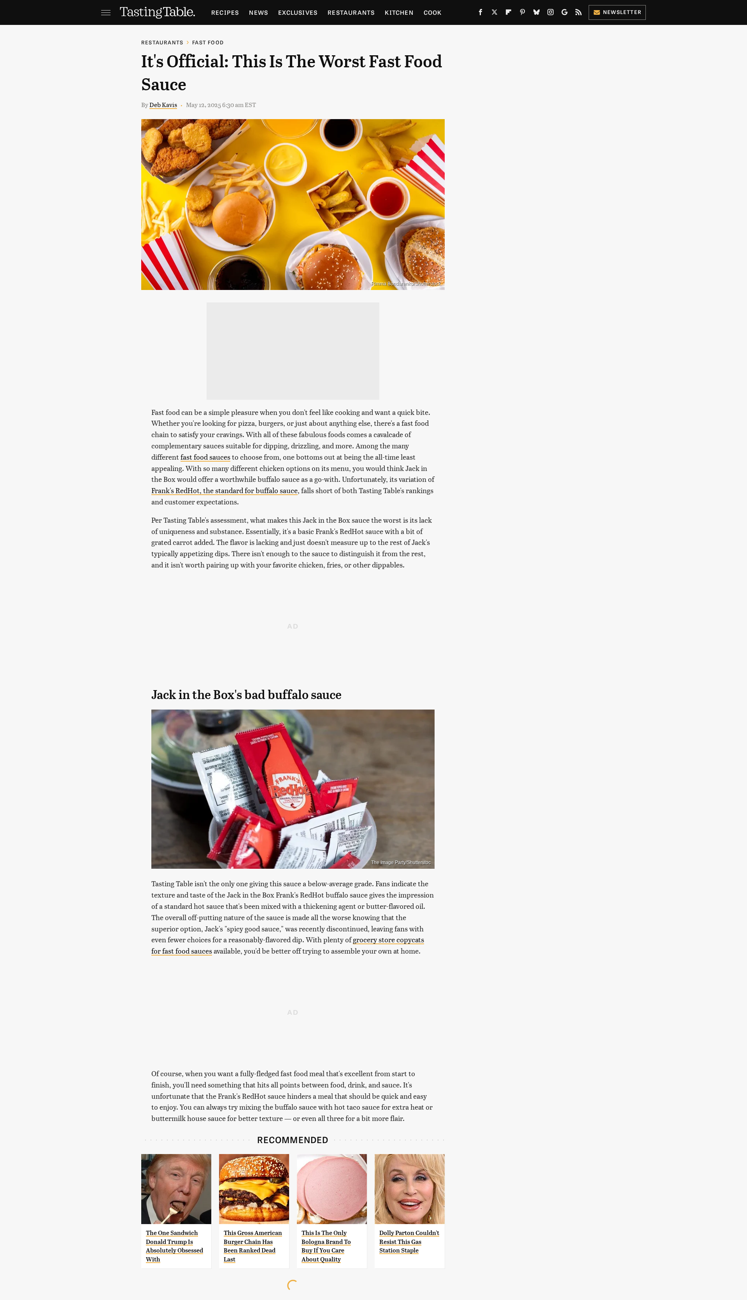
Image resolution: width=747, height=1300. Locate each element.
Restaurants (351, 12)
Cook (433, 12)
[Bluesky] (536, 13)
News (258, 12)
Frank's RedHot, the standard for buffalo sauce (224, 490)
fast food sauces (205, 457)
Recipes (225, 12)
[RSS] (578, 13)
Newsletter (622, 12)
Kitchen (399, 12)
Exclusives (297, 12)
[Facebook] (480, 13)
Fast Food (208, 42)
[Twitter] (494, 13)
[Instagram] (550, 13)
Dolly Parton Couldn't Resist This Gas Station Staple (409, 1241)
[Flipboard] (508, 13)
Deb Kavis (163, 104)
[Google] (564, 13)
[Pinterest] (522, 13)
